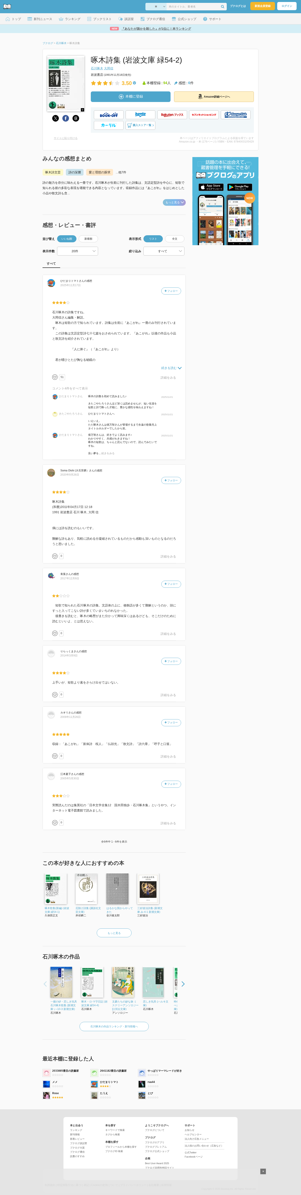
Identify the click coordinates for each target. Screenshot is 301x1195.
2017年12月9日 (69, 578)
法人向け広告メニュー (197, 1139)
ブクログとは (238, 5)
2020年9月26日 (69, 474)
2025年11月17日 (70, 285)
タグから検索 (112, 1134)
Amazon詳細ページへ (217, 96)
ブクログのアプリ (154, 1142)
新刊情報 (75, 1134)
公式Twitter (191, 1152)
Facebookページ (194, 1156)
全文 (174, 238)
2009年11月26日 (70, 717)
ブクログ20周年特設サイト (159, 1167)
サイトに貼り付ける (66, 138)
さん (72, 280)
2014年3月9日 (69, 655)
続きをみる (108, 453)
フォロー (172, 291)
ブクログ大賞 (77, 1147)
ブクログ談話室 (78, 1143)
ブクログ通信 (77, 1152)
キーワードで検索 (115, 1130)
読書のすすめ (77, 1156)
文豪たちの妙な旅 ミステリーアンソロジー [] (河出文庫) (125, 1005)
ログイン (287, 5)
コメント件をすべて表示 (70, 388)
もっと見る (172, 202)
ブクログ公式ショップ (157, 1151)
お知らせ (189, 1130)
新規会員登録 (263, 5)
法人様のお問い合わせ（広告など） (204, 1145)
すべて (51, 263)
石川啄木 (97, 68)
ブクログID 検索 (114, 1151)
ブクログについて (154, 1130)
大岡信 (108, 68)
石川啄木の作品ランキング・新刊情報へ (114, 1026)
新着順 (88, 238)
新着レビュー (77, 1139)
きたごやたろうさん (71, 413)
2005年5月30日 (69, 778)
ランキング (76, 1130)
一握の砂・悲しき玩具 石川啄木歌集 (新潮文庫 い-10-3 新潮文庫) (63, 1005)
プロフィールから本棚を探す (121, 1146)
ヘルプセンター (193, 1134)
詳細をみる (168, 377)
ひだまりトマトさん (71, 396)
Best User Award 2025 (157, 1163)
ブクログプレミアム (156, 1146)
